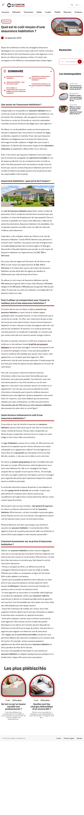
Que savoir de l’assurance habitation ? (14, 77)
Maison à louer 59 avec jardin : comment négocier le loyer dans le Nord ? (76, 110)
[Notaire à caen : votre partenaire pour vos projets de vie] (63, 97)
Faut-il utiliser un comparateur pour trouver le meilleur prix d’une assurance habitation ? (16, 90)
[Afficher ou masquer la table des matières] (37, 71)
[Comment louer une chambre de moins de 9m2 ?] (63, 86)
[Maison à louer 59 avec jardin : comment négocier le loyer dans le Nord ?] (63, 109)
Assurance (6, 21)
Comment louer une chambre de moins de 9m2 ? (76, 87)
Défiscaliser (17, 700)
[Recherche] (72, 5)
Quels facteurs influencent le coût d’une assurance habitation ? (41, 78)
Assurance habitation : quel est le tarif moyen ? (15, 83)
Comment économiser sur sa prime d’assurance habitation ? (41, 85)
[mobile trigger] (4, 5)
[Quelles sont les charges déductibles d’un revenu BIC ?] (41, 685)
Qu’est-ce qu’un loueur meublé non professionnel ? (13, 706)
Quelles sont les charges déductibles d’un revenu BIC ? (42, 706)
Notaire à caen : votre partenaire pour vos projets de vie (76, 98)
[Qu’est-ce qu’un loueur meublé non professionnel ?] (13, 685)
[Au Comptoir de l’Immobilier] (16, 5)
